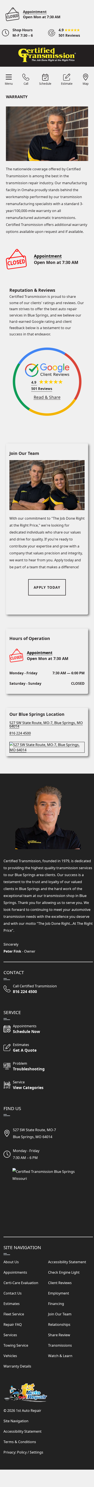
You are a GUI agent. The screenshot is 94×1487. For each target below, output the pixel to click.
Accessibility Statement (22, 1431)
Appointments (15, 1272)
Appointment (35, 11)
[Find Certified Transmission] (47, 745)
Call (26, 84)
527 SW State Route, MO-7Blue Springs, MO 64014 (34, 1133)
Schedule (45, 84)
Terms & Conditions (19, 1441)
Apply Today (47, 587)
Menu (9, 84)
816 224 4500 (20, 733)
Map (86, 84)
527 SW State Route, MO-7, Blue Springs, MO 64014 (46, 724)
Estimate (67, 84)
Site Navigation (15, 1421)
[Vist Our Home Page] (47, 55)
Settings (36, 1452)
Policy (22, 1452)
